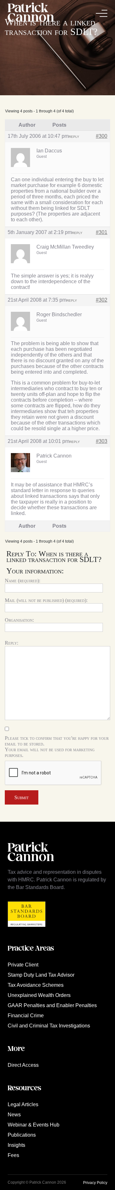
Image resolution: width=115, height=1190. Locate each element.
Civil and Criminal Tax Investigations (49, 1025)
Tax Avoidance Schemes (36, 985)
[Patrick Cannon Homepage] (31, 13)
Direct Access (23, 1065)
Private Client (23, 964)
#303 (101, 441)
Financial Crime (26, 1015)
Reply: (11, 642)
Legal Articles (23, 1104)
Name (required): (22, 580)
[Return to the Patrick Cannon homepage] (31, 864)
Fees (13, 1155)
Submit (21, 797)
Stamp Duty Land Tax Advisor (41, 975)
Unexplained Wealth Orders (39, 995)
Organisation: (19, 620)
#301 (101, 232)
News (14, 1114)
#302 (101, 300)
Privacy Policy (95, 1182)
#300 (101, 136)
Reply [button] (74, 136)
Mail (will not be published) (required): (46, 600)
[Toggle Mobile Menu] (101, 13)
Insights (16, 1145)
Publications (22, 1135)
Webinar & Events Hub (33, 1124)
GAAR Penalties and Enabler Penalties (52, 1005)
